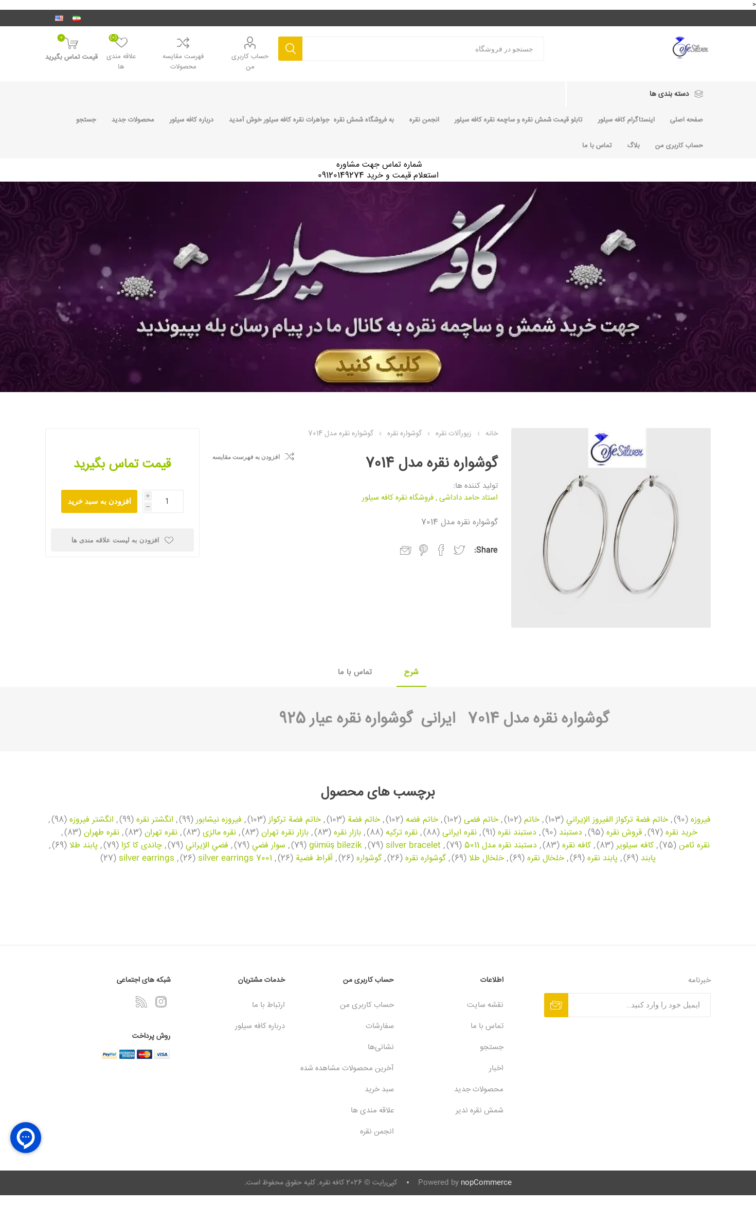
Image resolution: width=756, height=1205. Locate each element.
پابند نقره (602, 859)
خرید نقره (681, 833)
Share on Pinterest (423, 550)
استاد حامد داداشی (468, 498)
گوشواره (369, 859)
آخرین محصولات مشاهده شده (347, 1068)
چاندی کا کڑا (141, 846)
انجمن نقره (424, 120)
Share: (486, 550)
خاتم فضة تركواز (294, 820)
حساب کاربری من (249, 61)
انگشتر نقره (154, 820)
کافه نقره (576, 846)
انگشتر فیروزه (91, 820)
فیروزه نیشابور (219, 820)
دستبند (570, 833)
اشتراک (556, 1005)
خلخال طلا (486, 859)
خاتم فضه (422, 820)
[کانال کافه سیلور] (378, 287)
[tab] (411, 673)
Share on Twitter (459, 550)
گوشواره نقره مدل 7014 (532, 719)
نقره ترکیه (402, 833)
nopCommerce (486, 1183)
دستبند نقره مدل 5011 (500, 846)
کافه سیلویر (635, 846)
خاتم (531, 820)
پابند (648, 859)
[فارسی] (76, 18)
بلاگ (633, 145)
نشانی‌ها (381, 1047)
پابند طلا (83, 846)
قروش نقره (624, 833)
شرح (411, 672)
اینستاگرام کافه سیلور (626, 120)
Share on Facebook (441, 550)
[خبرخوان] (141, 1002)
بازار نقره (347, 833)
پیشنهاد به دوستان (405, 550)
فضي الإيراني (207, 846)
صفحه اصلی (686, 120)
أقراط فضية (314, 859)
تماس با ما (597, 145)
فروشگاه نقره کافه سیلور (398, 498)
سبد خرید (379, 1089)
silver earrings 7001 (235, 859)
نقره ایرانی (459, 833)
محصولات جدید (133, 120)
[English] (59, 18)
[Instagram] (161, 1002)
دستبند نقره (517, 833)
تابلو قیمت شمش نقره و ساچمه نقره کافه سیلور (519, 120)
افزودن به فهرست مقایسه (246, 456)
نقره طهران (101, 833)
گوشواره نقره (425, 859)
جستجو (290, 49)
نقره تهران (161, 833)
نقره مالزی (219, 833)
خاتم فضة (364, 820)
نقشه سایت (485, 1005)
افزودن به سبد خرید (99, 501)
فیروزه (701, 820)
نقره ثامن (694, 846)
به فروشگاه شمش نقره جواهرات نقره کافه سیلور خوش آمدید (311, 120)
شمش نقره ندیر (479, 1111)
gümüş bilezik (335, 846)
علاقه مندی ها (372, 1111)
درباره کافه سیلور (191, 120)
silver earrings (146, 859)
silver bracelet (413, 846)
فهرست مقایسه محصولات (183, 61)
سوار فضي (268, 846)
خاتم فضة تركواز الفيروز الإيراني (617, 820)
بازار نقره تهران (285, 833)
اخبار (496, 1068)
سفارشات (380, 1026)
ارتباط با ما (268, 1005)
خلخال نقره (545, 859)
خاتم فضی (481, 820)
